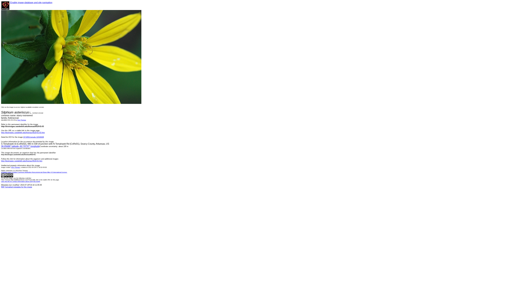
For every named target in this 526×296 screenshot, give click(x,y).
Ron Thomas (21, 120)
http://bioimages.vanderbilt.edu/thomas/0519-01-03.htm (23, 133)
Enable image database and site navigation (31, 2)
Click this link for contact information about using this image (20, 181)
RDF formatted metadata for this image (16, 187)
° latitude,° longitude (20, 146)
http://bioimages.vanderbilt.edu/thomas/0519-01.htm (21, 161)
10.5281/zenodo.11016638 (33, 137)
